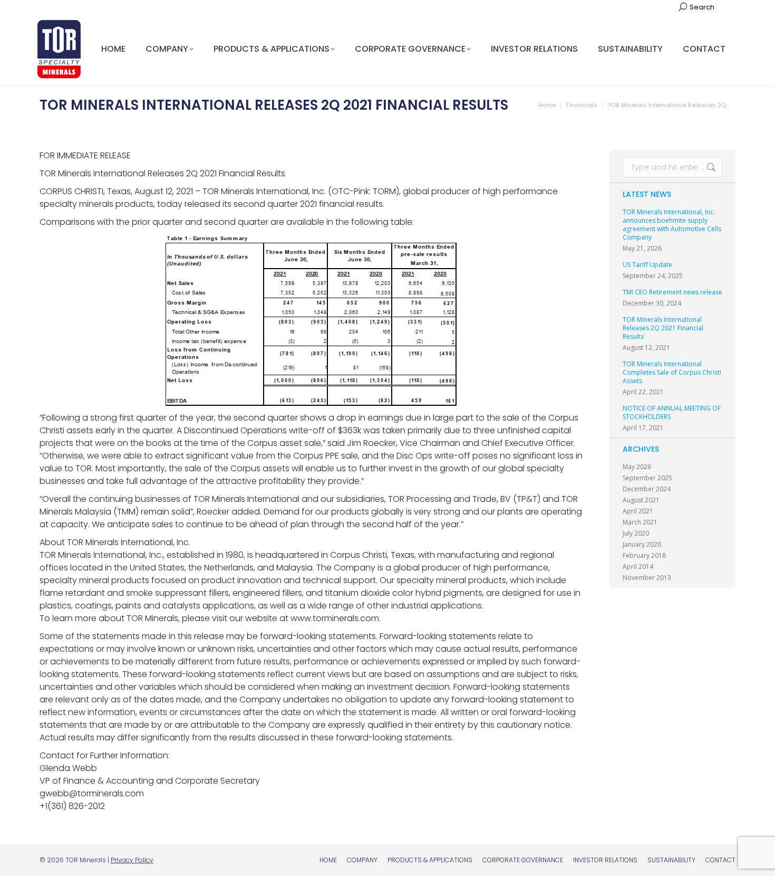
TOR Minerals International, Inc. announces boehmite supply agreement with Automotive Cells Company (672, 225)
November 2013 (647, 578)
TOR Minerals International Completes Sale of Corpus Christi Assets (672, 372)
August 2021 (641, 500)
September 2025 (647, 478)
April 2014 (638, 567)
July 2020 (636, 533)
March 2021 (640, 522)
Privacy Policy (132, 859)
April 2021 (638, 511)
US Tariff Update (647, 265)
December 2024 (647, 489)
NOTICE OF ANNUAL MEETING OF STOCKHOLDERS (672, 412)
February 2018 (644, 555)
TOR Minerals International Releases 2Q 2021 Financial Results (663, 328)
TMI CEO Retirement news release (672, 292)
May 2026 (637, 467)
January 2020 (642, 544)
